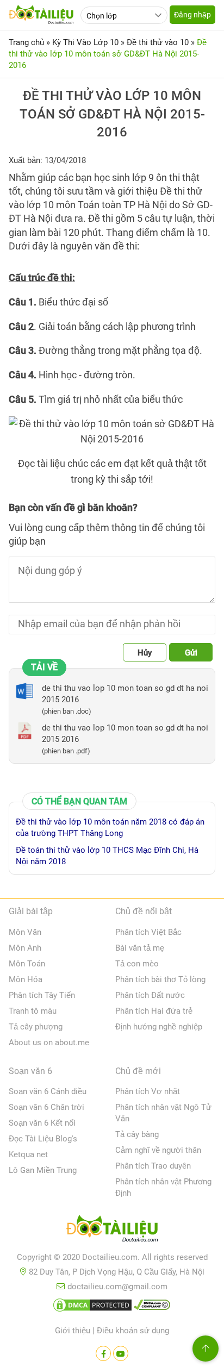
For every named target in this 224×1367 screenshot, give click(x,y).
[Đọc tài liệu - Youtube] (120, 1353)
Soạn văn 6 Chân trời (46, 1107)
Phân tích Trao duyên (153, 1166)
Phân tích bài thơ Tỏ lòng (160, 979)
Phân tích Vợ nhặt (147, 1091)
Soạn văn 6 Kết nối (42, 1123)
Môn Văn (25, 932)
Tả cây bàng (137, 1134)
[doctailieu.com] (112, 1231)
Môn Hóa (25, 979)
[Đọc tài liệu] (103, 1353)
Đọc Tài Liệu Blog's (43, 1139)
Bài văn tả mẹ (139, 948)
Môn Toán (27, 964)
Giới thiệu (72, 1330)
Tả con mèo (137, 964)
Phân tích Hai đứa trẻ (153, 1011)
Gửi (191, 653)
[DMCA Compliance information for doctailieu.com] (152, 1307)
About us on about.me (49, 1042)
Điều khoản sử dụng (133, 1330)
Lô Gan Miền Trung (43, 1170)
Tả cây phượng (36, 1027)
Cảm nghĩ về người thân (158, 1150)
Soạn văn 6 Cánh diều (47, 1091)
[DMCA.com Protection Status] (92, 1307)
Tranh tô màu (33, 1011)
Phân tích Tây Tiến (42, 995)
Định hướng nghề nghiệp (158, 1027)
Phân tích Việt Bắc (148, 932)
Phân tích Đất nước (150, 995)
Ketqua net (28, 1154)
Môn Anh (25, 948)
